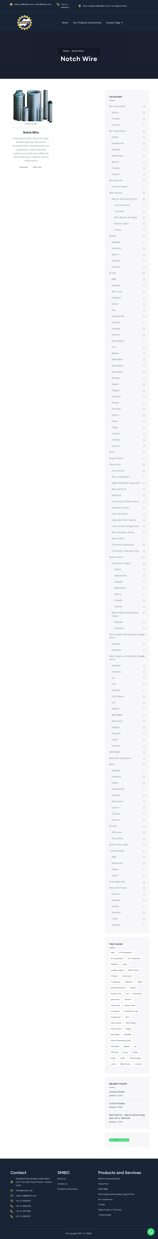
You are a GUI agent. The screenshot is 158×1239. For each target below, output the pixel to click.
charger (114, 976)
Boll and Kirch (119, 489)
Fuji (114, 310)
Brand (112, 235)
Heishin (116, 334)
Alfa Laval (117, 291)
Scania (117, 229)
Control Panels (119, 186)
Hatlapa (116, 149)
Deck (111, 452)
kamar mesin (130, 1005)
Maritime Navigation (120, 758)
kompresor (115, 1011)
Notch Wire (31, 132)
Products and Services (119, 1172)
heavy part (23, 167)
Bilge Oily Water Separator (126, 482)
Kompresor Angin (121, 563)
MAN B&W (117, 359)
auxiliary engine (117, 970)
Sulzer (115, 421)
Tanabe (116, 118)
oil (135, 1046)
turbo (122, 1058)
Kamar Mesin (116, 557)
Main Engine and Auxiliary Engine (125, 614)
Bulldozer (117, 495)
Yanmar (116, 124)
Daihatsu (116, 248)
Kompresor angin (131, 1011)
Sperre (115, 112)
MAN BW (127, 1035)
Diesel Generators (118, 988)
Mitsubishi (117, 371)
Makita (115, 353)
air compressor (117, 958)
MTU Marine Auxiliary (125, 217)
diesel (139, 982)
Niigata (115, 390)
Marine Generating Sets (124, 198)
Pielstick (116, 396)
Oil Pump (114, 1052)
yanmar (138, 1064)
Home (65, 22)
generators (115, 999)
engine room (116, 994)
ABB (114, 279)
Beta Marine (115, 180)
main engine (116, 1023)
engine (133, 988)
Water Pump (125, 1064)
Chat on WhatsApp (119, 1140)
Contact (18, 1172)
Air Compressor (117, 106)
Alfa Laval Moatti (121, 476)
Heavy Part (90, 51)
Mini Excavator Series (123, 532)
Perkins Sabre (121, 223)
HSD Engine (118, 340)
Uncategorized (117, 881)
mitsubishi (115, 1046)
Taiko (115, 427)
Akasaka (116, 242)
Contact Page (113, 22)
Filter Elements (120, 513)
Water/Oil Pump (118, 887)
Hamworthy (118, 143)
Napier (115, 384)
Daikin (115, 137)
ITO (114, 347)
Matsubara (117, 155)
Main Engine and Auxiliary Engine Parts (126, 636)
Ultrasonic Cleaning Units (125, 550)
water (113, 1064)
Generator (137, 994)
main (127, 1017)
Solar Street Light (118, 844)
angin (124, 964)
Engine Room (116, 458)
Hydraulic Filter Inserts (124, 519)
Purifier (113, 826)
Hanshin (116, 322)
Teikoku (116, 439)
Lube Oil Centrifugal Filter (125, 526)
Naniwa (116, 377)
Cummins (119, 211)
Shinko (115, 402)
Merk (112, 764)
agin (113, 952)
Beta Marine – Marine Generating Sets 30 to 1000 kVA (127, 1116)
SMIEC (63, 1172)
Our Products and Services (87, 22)
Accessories (118, 470)
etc (113, 677)
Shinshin (116, 408)
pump (125, 1052)
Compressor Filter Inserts (125, 501)
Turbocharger (116, 850)
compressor (127, 976)
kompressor (116, 1017)
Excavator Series (120, 507)
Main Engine (131, 1023)
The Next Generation (123, 544)
